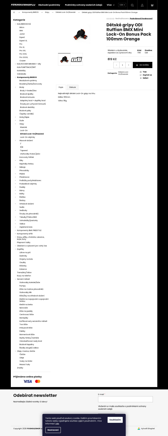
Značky (20, 368)
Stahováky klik (26, 292)
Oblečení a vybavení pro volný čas (32, 246)
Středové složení (27, 204)
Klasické (23, 127)
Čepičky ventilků (27, 114)
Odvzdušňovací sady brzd (31, 341)
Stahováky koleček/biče (30, 282)
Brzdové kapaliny (27, 344)
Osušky (23, 262)
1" (20, 144)
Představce (24, 177)
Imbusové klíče (26, 328)
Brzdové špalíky (26, 94)
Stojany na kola (26, 259)
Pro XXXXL (24, 57)
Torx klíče (24, 324)
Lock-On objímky (27, 137)
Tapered (23, 150)
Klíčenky (23, 266)
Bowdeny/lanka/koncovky (31, 84)
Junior (22, 34)
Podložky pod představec (30, 180)
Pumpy (23, 286)
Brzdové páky (25, 110)
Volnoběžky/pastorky (29, 220)
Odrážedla (21, 74)
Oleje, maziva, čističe (26, 351)
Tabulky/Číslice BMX (28, 217)
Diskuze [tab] (72, 87)
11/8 (21, 147)
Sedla (22, 207)
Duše (22, 120)
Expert (22, 37)
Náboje (22, 167)
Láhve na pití (25, 252)
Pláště (22, 174)
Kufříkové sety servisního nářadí (33, 321)
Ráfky (22, 193)
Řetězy (22, 200)
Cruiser (23, 60)
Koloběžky (21, 70)
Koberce (23, 269)
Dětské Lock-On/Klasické (32, 134)
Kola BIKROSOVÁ (24, 24)
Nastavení (53, 430)
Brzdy (22, 87)
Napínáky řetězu (27, 164)
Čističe (22, 354)
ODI (146, 52)
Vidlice (22, 224)
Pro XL (22, 47)
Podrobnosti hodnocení (141, 18)
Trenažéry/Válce (24, 272)
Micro (22, 27)
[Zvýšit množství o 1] (128, 65)
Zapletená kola (26, 227)
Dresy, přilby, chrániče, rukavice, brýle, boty (30, 238)
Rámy (22, 190)
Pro (21, 44)
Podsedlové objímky (28, 184)
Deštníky (23, 256)
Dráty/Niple (24, 117)
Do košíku (144, 65)
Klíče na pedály (26, 311)
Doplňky (20, 249)
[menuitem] (49, 5)
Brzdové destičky (27, 107)
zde (57, 423)
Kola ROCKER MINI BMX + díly (29, 64)
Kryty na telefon (24, 275)
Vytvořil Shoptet (148, 428)
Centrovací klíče (27, 314)
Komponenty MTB (24, 233)
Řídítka (22, 197)
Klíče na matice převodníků (31, 289)
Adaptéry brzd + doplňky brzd (32, 100)
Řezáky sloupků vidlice (29, 348)
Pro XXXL (23, 54)
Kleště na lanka (26, 304)
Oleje (22, 357)
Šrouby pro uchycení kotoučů (33, 104)
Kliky (21, 160)
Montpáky (24, 318)
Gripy (22, 124)
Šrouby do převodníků (29, 213)
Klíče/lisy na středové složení (32, 295)
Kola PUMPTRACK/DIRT (26, 67)
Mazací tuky (25, 364)
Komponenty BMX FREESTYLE (29, 230)
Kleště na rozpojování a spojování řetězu (34, 300)
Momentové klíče (27, 334)
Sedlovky (23, 210)
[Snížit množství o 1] (117, 65)
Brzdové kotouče (27, 97)
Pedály (22, 187)
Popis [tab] (61, 87)
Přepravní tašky (23, 242)
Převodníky (24, 170)
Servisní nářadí (23, 279)
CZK (121, 5)
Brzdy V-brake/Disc (28, 90)
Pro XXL (23, 50)
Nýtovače (24, 308)
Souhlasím (115, 419)
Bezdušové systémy (28, 80)
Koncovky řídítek (27, 157)
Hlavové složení (26, 140)
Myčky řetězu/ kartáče (29, 338)
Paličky (22, 331)
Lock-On (24, 130)
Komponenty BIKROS (27, 77)
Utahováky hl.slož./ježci (30, 154)
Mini (21, 30)
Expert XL (23, 40)
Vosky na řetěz (26, 361)
